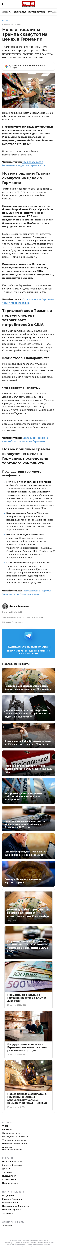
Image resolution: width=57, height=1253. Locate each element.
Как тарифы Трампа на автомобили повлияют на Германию (25, 439)
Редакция (7, 1129)
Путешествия (37, 12)
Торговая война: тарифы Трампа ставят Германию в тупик (26, 592)
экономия (38, 617)
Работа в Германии (12, 1199)
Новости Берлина (11, 1209)
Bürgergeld (8, 1195)
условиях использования (39, 1246)
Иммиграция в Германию (15, 1206)
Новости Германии (12, 1161)
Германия (11, 617)
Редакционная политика (15, 1136)
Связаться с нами (11, 1133)
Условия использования (15, 1140)
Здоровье (20, 12)
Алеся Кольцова (19, 606)
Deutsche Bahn (10, 1202)
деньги (20, 617)
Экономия (7, 1213)
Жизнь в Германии (12, 1165)
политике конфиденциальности (19, 1246)
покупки (29, 617)
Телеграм (7, 1225)
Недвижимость (10, 1183)
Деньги (6, 12)
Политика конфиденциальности (13, 1148)
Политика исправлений (14, 1143)
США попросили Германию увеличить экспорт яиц (28, 301)
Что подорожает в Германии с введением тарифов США (24, 163)
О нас (5, 1126)
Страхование (9, 1179)
